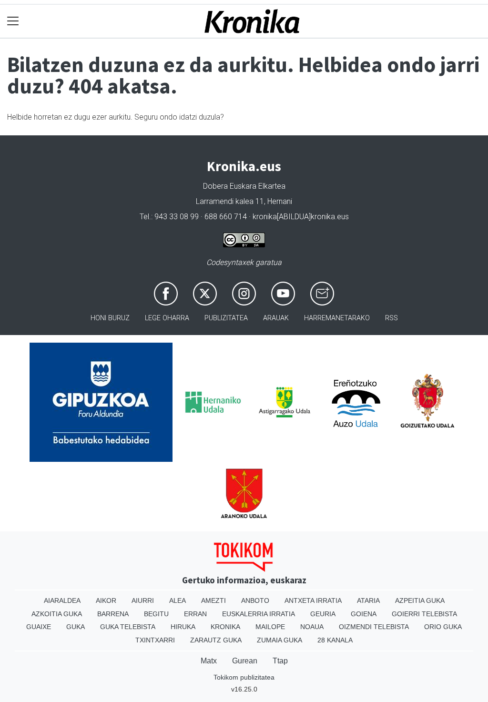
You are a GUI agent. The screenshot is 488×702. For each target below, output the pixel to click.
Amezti (213, 600)
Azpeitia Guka (420, 600)
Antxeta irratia (313, 600)
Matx (209, 661)
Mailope (270, 627)
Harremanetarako (337, 318)
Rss (391, 318)
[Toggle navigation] (13, 21)
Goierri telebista (424, 614)
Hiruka (183, 627)
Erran (195, 614)
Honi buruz (110, 318)
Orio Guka (443, 627)
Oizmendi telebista (374, 627)
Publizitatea (226, 318)
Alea (177, 600)
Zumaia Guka (279, 640)
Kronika (225, 627)
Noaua (312, 627)
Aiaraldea (62, 600)
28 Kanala (335, 640)
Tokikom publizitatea (244, 677)
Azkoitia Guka (56, 614)
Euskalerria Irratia (258, 614)
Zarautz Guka (216, 640)
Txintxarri (155, 640)
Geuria (323, 614)
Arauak (276, 318)
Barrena (113, 614)
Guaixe (38, 627)
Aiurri (143, 600)
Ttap (280, 661)
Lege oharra (167, 318)
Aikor (106, 600)
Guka (75, 627)
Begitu (156, 614)
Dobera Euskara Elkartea (244, 186)
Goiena (363, 614)
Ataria (368, 600)
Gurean (244, 661)
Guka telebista (127, 627)
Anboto (255, 600)
